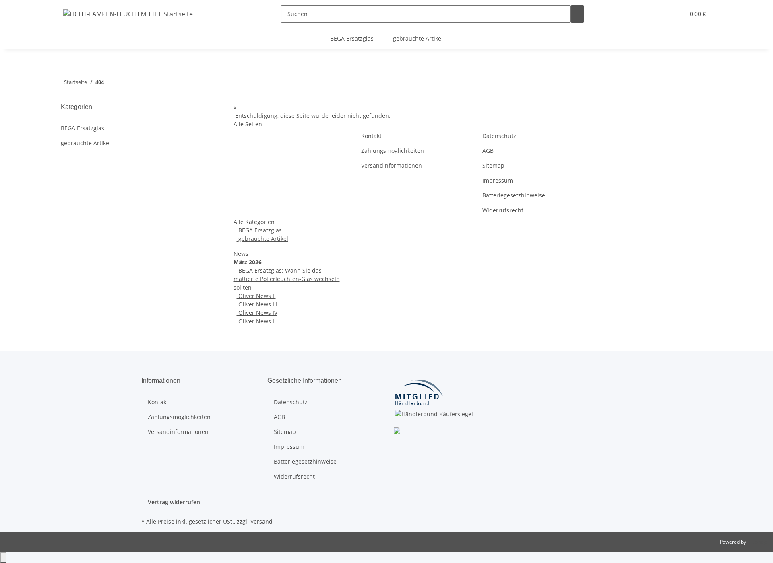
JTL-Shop (757, 541)
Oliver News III (257, 304)
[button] (662, 14)
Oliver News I (255, 321)
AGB (488, 150)
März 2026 (248, 262)
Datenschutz (499, 136)
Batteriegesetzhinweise (513, 195)
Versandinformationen (391, 165)
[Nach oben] (3, 557)
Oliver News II (256, 296)
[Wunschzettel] (675, 14)
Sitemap (493, 165)
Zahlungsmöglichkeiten (392, 150)
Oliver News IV (257, 312)
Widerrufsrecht (502, 210)
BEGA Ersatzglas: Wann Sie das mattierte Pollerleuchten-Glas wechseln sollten (287, 279)
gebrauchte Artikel (262, 238)
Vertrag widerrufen (174, 502)
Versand (261, 521)
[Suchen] (577, 14)
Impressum (497, 180)
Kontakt (371, 136)
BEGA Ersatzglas (259, 230)
